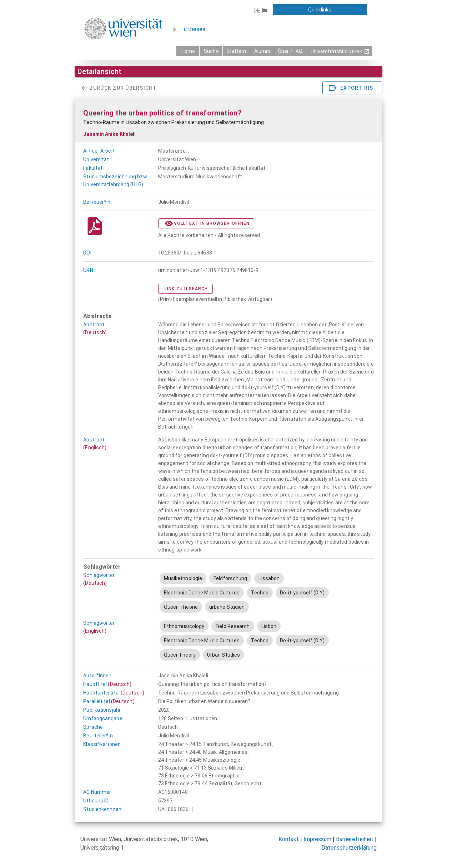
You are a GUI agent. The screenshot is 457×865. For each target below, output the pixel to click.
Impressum (317, 839)
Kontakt (288, 839)
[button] (260, 10)
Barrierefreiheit (354, 839)
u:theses (194, 29)
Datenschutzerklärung (349, 847)
